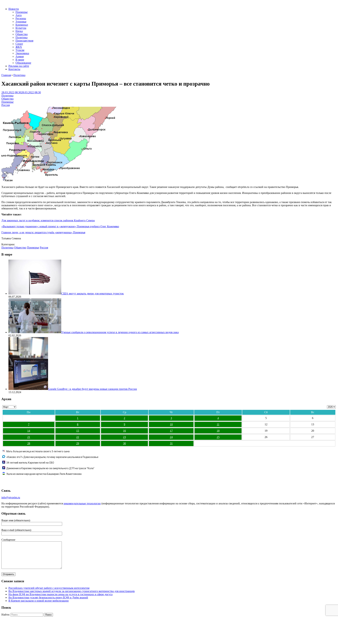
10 (171, 424)
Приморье (21, 12)
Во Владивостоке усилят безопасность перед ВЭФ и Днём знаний (48, 597)
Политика (21, 37)
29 (77, 443)
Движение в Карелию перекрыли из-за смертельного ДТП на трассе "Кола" (50, 468)
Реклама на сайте (18, 65)
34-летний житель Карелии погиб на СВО (30, 462)
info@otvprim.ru (10, 497)
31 (171, 443)
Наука (19, 31)
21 (28, 437)
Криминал (21, 24)
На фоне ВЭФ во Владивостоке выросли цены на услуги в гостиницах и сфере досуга (60, 594)
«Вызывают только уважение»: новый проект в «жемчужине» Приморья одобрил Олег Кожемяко (60, 226)
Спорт (19, 43)
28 (28, 443)
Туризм (19, 50)
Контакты (14, 69)
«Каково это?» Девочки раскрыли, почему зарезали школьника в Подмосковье (52, 457)
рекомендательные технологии (82, 503)
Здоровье (20, 21)
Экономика (22, 53)
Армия (19, 56)
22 (77, 437)
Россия (5, 105)
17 (171, 430)
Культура (20, 27)
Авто (18, 15)
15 (77, 430)
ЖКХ (18, 46)
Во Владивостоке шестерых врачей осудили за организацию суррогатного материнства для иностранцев (71, 591)
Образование (23, 62)
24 (171, 437)
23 (124, 437)
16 (124, 430)
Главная (6, 75)
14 (28, 430)
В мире (19, 59)
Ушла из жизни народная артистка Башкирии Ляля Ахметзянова (44, 474)
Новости (13, 8)
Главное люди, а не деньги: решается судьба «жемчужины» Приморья (43, 232)
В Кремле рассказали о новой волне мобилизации (38, 600)
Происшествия (24, 40)
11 (218, 424)
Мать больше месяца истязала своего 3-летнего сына (38, 451)
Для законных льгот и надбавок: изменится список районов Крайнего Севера (48, 220)
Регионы (20, 18)
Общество (21, 34)
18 (218, 430)
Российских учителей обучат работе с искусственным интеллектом (48, 587)
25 (218, 437)
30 (124, 443)
